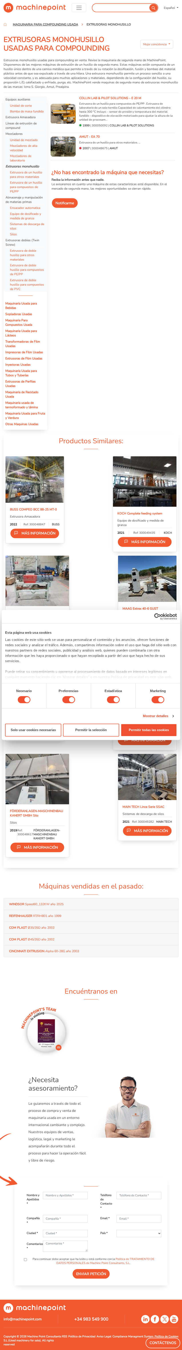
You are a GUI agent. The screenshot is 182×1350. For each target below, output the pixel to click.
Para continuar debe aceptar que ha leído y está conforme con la (93, 1261)
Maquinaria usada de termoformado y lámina (21, 404)
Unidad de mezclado (24, 140)
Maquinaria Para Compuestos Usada (18, 322)
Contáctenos (163, 1342)
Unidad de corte (21, 105)
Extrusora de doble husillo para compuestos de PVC (27, 284)
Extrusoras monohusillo (22, 166)
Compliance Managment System (133, 1336)
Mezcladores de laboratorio (20, 158)
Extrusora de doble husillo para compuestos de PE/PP (27, 269)
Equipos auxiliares (18, 99)
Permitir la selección (91, 730)
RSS (64, 1336)
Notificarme (64, 203)
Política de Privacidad (81, 1336)
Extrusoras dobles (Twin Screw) (22, 242)
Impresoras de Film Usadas (24, 352)
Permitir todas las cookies (149, 730)
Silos (13, 234)
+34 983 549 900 (91, 1319)
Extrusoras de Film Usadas (23, 358)
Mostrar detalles (155, 716)
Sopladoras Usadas (18, 314)
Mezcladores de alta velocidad (23, 147)
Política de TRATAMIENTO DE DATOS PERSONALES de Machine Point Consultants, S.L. (105, 1261)
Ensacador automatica (25, 208)
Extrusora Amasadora (21, 117)
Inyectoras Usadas (18, 364)
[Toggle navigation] (79, 7)
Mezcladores (14, 133)
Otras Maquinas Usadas (21, 424)
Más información (38, 533)
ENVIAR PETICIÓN (91, 1274)
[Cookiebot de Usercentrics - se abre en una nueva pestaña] (157, 616)
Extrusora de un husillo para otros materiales (26, 174)
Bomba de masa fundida (27, 111)
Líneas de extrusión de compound (21, 125)
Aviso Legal (104, 1336)
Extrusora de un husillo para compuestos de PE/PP (26, 187)
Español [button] (170, 8)
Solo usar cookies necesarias (33, 730)
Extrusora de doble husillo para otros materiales (23, 255)
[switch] (68, 699)
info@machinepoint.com (23, 1319)
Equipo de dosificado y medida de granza (25, 216)
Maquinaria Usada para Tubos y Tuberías (21, 373)
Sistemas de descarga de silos (27, 226)
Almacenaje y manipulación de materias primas (24, 199)
